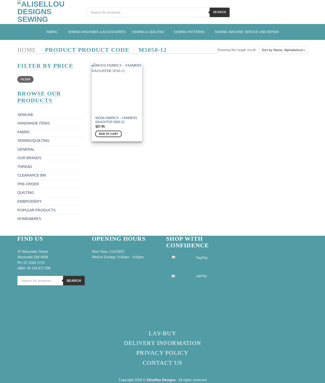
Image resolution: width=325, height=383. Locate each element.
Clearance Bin (31, 175)
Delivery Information (162, 343)
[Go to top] (315, 376)
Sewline (25, 115)
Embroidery (29, 201)
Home (26, 50)
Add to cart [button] (108, 133)
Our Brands (29, 158)
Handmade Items (33, 123)
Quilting (25, 193)
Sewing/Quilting (33, 141)
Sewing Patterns (189, 32)
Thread (24, 167)
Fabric (52, 32)
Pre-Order (28, 184)
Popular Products (36, 210)
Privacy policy (162, 352)
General (25, 149)
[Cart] (305, 13)
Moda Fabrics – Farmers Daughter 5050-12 (116, 120)
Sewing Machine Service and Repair (247, 32)
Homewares (29, 219)
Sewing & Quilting (148, 32)
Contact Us (162, 362)
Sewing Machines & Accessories (97, 32)
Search (219, 12)
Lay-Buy (162, 333)
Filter (25, 79)
